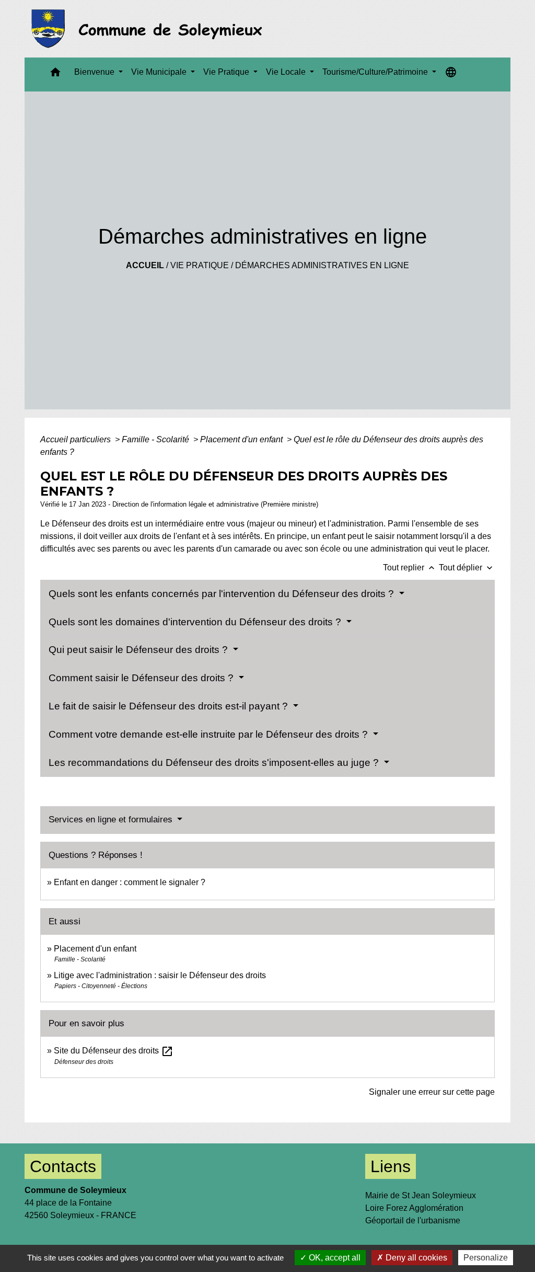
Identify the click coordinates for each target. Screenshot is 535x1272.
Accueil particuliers (76, 439)
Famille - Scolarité (156, 439)
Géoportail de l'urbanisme (412, 1220)
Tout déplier (467, 567)
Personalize (485, 1257)
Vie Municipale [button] (160, 71)
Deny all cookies (415, 1257)
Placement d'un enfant (242, 439)
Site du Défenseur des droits (113, 1050)
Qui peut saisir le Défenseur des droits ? (139, 649)
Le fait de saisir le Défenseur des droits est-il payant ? (169, 706)
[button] (55, 74)
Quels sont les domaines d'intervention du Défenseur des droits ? (196, 621)
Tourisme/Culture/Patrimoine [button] (376, 71)
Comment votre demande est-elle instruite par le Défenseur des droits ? (209, 734)
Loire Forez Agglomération (414, 1208)
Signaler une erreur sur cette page (432, 1091)
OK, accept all (333, 1257)
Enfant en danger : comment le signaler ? (129, 882)
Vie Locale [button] (287, 71)
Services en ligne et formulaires (112, 819)
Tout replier (410, 567)
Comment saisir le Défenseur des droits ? (142, 677)
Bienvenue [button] (95, 71)
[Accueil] (150, 28)
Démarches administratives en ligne (322, 265)
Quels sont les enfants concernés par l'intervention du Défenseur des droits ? (223, 593)
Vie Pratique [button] (227, 71)
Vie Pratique (199, 265)
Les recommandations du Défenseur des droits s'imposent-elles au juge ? (215, 762)
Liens (390, 1166)
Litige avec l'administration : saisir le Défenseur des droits (160, 975)
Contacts (63, 1166)
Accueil (145, 265)
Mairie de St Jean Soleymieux (420, 1195)
